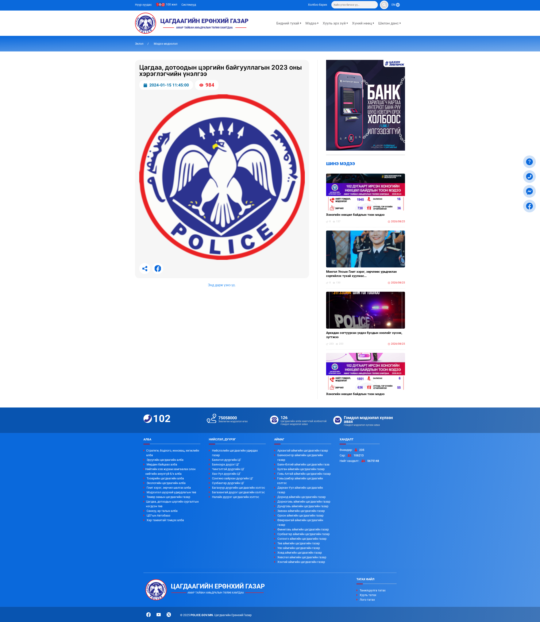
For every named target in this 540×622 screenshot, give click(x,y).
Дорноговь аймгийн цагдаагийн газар (303, 501)
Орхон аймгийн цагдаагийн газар (300, 515)
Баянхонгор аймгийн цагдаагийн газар (300, 457)
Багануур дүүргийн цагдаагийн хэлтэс (238, 487)
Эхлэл (139, 43)
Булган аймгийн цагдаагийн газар (301, 469)
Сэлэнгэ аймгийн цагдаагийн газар (302, 538)
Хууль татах (368, 595)
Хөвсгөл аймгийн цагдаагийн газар (301, 557)
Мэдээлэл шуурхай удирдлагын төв (171, 492)
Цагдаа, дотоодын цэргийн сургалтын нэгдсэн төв (172, 504)
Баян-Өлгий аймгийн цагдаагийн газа (303, 464)
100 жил (171, 4)
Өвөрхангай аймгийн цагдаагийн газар (300, 522)
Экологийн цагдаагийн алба (166, 483)
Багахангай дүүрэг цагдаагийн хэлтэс (238, 492)
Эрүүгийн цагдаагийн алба (165, 459)
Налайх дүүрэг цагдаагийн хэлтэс (235, 497)
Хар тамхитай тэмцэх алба (165, 520)
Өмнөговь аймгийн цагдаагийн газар (303, 529)
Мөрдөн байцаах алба (162, 464)
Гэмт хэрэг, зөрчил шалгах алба (169, 487)
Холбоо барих (317, 4)
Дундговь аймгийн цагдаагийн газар (302, 506)
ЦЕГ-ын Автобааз (158, 515)
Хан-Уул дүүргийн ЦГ (226, 473)
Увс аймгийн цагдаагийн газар (298, 548)
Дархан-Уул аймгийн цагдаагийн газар (300, 490)
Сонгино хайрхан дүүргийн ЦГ (232, 478)
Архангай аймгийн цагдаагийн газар (302, 450)
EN (394, 4)
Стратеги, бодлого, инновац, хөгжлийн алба (172, 453)
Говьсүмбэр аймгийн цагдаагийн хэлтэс (300, 481)
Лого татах (367, 599)
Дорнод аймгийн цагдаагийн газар (301, 497)
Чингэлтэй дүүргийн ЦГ (228, 469)
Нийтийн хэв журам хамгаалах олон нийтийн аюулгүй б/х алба (170, 471)
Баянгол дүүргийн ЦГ (226, 459)
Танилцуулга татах (373, 590)
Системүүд (188, 4)
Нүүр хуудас (143, 4)
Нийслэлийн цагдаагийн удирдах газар (235, 453)
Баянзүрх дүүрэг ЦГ (225, 464)
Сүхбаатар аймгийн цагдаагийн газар (303, 534)
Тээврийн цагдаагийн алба (165, 478)
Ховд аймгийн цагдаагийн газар (299, 552)
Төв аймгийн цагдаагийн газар (298, 543)
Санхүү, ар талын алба (162, 511)
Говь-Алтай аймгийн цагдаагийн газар (304, 473)
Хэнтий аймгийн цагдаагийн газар (301, 562)
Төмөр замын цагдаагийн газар (168, 497)
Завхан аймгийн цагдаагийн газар (301, 511)
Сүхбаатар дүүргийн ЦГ (228, 483)
